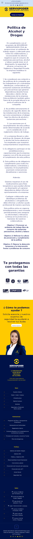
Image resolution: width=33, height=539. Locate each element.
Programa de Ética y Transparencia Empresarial (17, 421)
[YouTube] (15, 5)
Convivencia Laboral (17, 463)
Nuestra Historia (17, 392)
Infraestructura (17, 398)
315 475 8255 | (17, 1)
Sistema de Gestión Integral (17, 450)
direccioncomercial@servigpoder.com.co (17, 3)
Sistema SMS (17, 454)
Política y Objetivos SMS (17, 457)
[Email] (22, 5)
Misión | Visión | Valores (17, 395)
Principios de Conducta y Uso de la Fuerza (17, 436)
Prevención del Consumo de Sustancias (17, 466)
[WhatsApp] (11, 5)
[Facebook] (13, 5)
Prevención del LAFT (17, 469)
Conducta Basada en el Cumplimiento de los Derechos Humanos (17, 432)
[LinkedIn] (18, 5)
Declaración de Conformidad (17, 425)
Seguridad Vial (17, 475)
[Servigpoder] (16, 9)
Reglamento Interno (17, 428)
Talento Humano (17, 401)
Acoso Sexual (17, 472)
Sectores (17, 404)
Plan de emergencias (17, 439)
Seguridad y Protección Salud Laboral (17, 408)
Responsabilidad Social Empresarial (17, 460)
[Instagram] (20, 5)
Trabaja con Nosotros (17, 15)
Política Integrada (20, 532)
